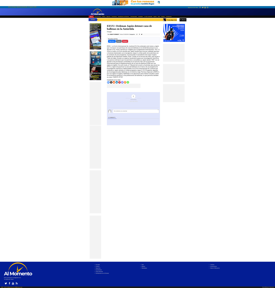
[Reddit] (114, 82)
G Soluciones (271, 287)
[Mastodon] (122, 82)
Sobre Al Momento (215, 268)
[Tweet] (141, 34)
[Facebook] (108, 82)
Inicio (91, 16)
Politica (97, 266)
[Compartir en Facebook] (139, 34)
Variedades (140, 16)
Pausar (119, 41)
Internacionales (133, 16)
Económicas (114, 16)
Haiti (142, 264)
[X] (111, 82)
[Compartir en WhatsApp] (136, 34)
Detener (125, 41)
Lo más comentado (148, 16)
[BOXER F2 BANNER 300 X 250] (174, 32)
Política (103, 16)
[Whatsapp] (128, 82)
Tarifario (163, 16)
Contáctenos (169, 16)
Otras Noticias (98, 16)
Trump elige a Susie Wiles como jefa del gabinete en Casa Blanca (144, 20)
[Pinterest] (119, 82)
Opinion (143, 266)
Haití (159, 16)
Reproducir (112, 41)
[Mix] (125, 82)
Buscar (184, 19)
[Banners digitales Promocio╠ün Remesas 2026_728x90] (137, 2)
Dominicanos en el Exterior (123, 16)
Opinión (155, 16)
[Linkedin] (116, 82)
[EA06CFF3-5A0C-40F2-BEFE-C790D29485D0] (95, 65)
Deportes (108, 16)
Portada (98, 264)
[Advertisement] (95, 103)
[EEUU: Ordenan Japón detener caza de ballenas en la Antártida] (109, 31)
